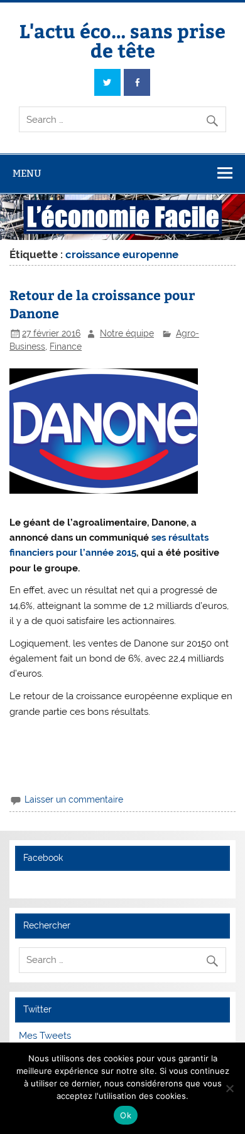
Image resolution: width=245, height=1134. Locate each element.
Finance (66, 346)
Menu (27, 173)
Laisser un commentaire (73, 799)
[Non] (229, 1088)
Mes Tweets (45, 1035)
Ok (125, 1115)
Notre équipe (127, 333)
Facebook (43, 858)
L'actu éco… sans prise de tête (122, 40)
